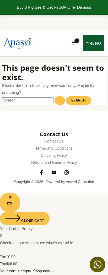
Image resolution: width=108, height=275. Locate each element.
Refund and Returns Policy (54, 162)
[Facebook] (41, 172)
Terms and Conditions (54, 148)
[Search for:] (34, 100)
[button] (97, 264)
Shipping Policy (54, 155)
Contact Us (54, 141)
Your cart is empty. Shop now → (27, 271)
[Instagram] (66, 172)
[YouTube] (54, 172)
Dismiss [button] (84, 7)
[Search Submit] (60, 100)
